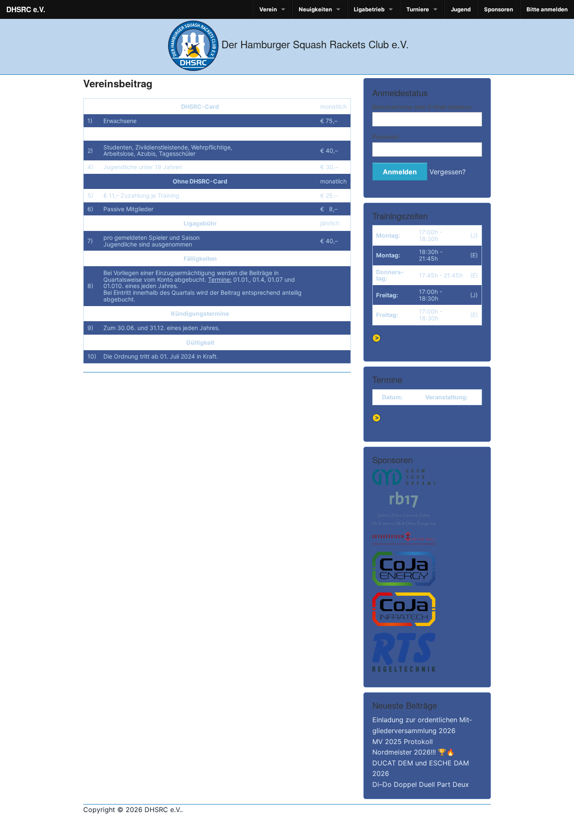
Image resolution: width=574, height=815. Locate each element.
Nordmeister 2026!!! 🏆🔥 (413, 752)
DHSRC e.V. (25, 9)
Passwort (385, 136)
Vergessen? (447, 172)
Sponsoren (498, 9)
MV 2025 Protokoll (402, 741)
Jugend (461, 9)
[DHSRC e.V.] (193, 44)
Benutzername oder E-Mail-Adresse (421, 106)
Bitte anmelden (547, 9)
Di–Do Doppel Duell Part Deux (420, 784)
